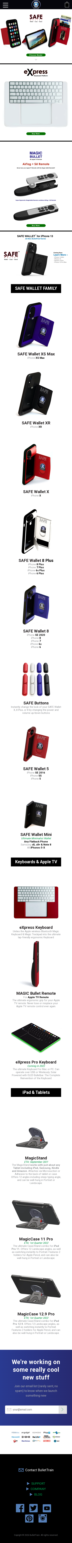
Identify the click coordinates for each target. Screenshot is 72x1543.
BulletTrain (35, 1535)
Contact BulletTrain (39, 1470)
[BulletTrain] (36, 6)
